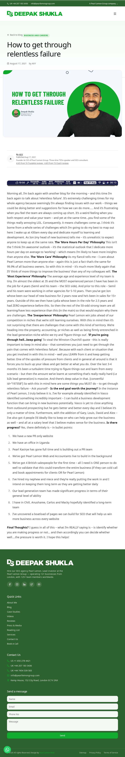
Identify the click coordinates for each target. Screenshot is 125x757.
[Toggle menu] (115, 14)
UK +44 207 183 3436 (19, 3)
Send (62, 735)
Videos (10, 616)
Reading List (13, 630)
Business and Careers (36, 35)
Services (11, 634)
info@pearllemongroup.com (43, 3)
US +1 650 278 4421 (20, 660)
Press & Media (14, 625)
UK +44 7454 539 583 (21, 670)
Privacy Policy (95, 753)
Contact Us (12, 639)
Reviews (11, 620)
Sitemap (82, 753)
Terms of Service (111, 753)
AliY (21, 154)
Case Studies (13, 611)
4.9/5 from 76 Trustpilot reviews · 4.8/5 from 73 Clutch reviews (42, 163)
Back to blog (16, 34)
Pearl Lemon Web (46, 752)
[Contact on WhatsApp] (7, 749)
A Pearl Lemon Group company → (103, 3)
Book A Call (12, 643)
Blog (9, 607)
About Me (12, 602)
